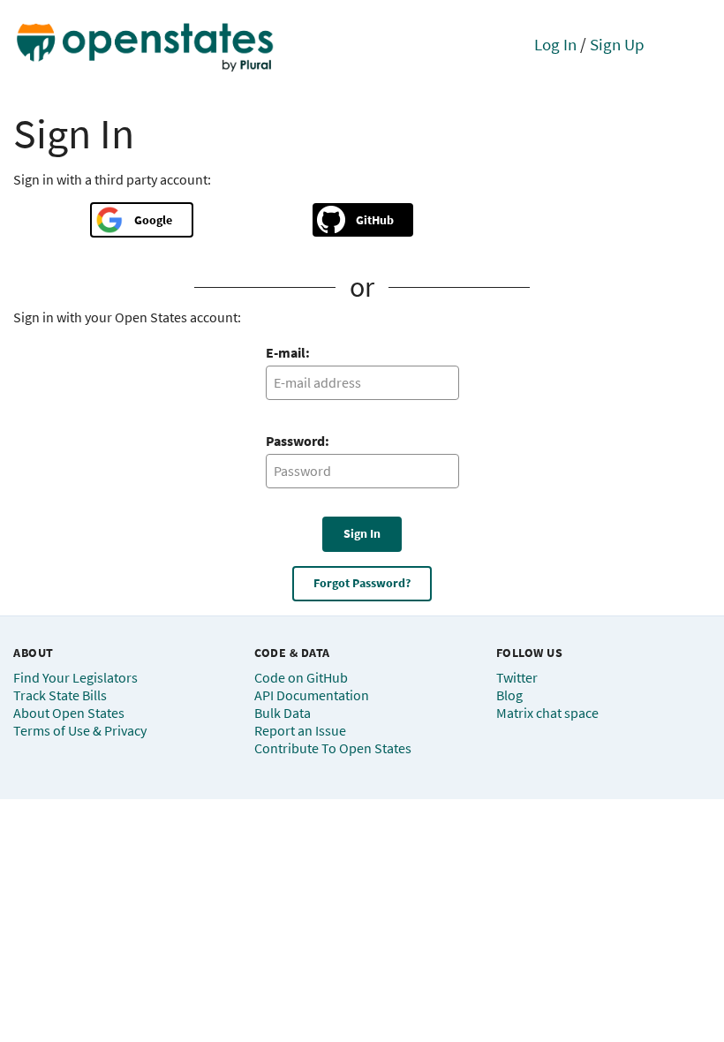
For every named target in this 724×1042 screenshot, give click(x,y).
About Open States (68, 712)
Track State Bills (60, 695)
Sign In (362, 533)
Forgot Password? (362, 583)
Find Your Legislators (75, 677)
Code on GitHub (301, 677)
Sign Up (617, 44)
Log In (555, 44)
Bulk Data (282, 712)
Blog (509, 695)
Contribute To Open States (332, 748)
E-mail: (288, 352)
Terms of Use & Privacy (80, 730)
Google (153, 220)
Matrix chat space (547, 712)
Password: (297, 440)
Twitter (517, 677)
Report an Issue (300, 730)
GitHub (375, 220)
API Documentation (311, 695)
